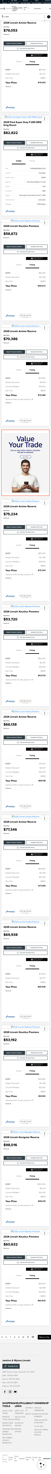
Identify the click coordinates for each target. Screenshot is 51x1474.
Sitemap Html (28, 1458)
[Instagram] (10, 1391)
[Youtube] (15, 1391)
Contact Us (13, 1366)
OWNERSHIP (41, 1403)
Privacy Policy (11, 1458)
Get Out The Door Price (27, 48)
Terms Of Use (16, 1458)
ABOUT (29, 1403)
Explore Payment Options (14, 43)
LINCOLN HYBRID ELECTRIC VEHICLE (41, 1432)
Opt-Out (39, 1458)
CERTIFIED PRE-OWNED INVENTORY (8, 1431)
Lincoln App (38, 1426)
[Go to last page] (33, 1337)
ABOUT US (29, 1414)
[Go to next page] (28, 1337)
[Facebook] (4, 1391)
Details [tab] (18, 62)
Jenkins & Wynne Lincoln (5, 1458)
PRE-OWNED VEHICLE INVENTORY (7, 1440)
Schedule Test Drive (37, 43)
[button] (44, 119)
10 (23, 1337)
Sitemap (22, 1458)
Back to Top (44, 1337)
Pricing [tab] (32, 62)
